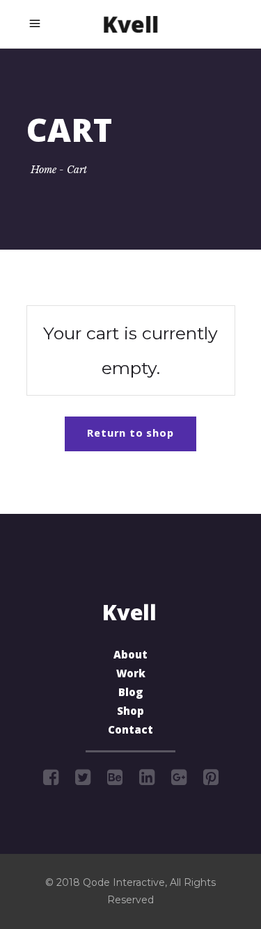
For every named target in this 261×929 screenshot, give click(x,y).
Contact (130, 731)
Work (130, 675)
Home (43, 169)
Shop (130, 713)
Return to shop (130, 435)
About (130, 656)
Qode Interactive (124, 882)
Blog (130, 694)
